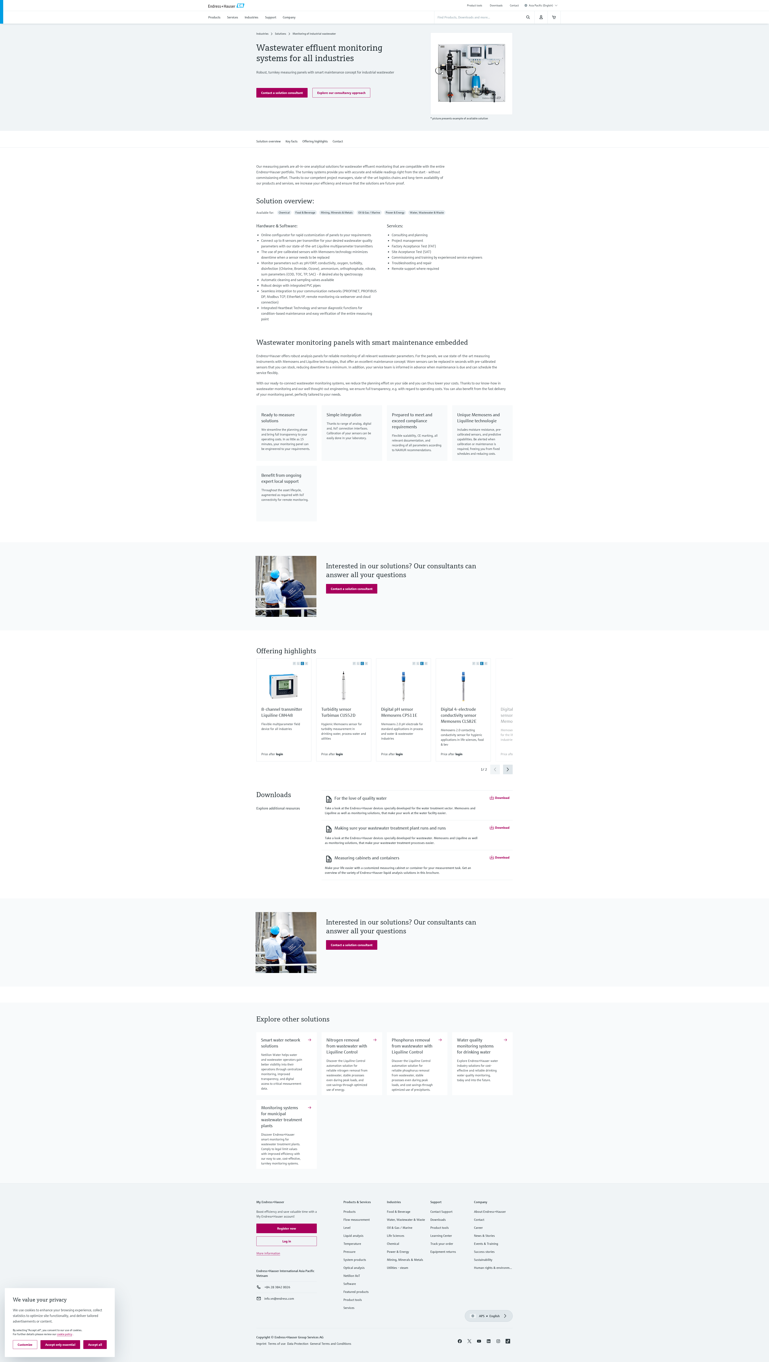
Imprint (261, 1344)
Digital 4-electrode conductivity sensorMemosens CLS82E (458, 715)
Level (346, 1228)
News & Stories (484, 1236)
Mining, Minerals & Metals (405, 1260)
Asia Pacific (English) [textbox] (541, 5)
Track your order (441, 1244)
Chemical (393, 1244)
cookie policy (64, 1334)
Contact (514, 5)
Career (478, 1228)
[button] (282, 93)
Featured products (356, 1292)
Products (349, 1212)
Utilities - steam (397, 1268)
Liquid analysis (353, 1236)
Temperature (352, 1244)
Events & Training (486, 1244)
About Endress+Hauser (490, 1212)
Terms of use (277, 1344)
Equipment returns (443, 1252)
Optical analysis (354, 1268)
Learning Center (441, 1236)
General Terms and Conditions (330, 1344)
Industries (262, 33)
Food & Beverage (398, 1212)
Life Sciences (395, 1236)
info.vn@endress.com (279, 1298)
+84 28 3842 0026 (277, 1287)
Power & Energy (398, 1252)
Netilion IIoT (351, 1276)
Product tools (474, 5)
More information (268, 1253)
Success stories (484, 1252)
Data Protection (297, 1344)
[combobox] (543, 5)
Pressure (349, 1252)
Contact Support (441, 1212)
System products (354, 1260)
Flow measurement (356, 1220)
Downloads (496, 5)
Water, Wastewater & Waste (406, 1220)
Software (349, 1284)
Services (348, 1308)
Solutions (280, 33)
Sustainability (483, 1260)
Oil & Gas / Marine (399, 1228)
